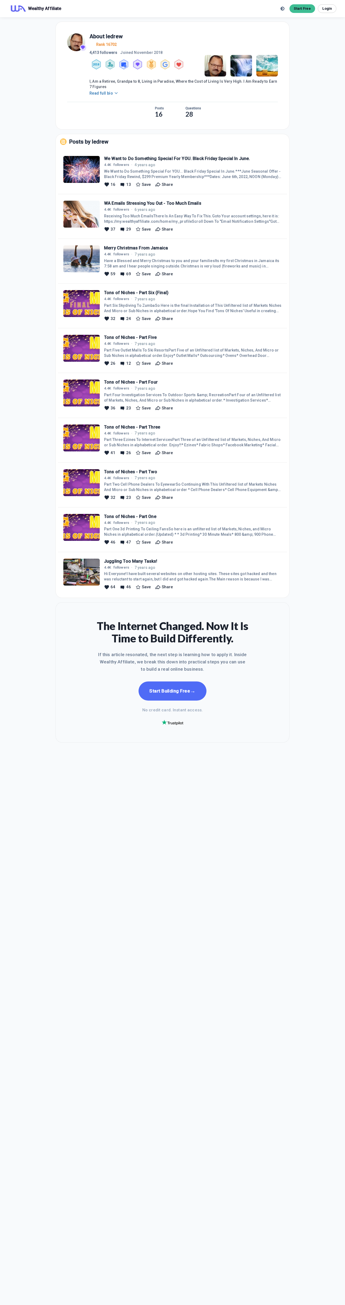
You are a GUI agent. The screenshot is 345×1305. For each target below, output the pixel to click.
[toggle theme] (282, 8)
